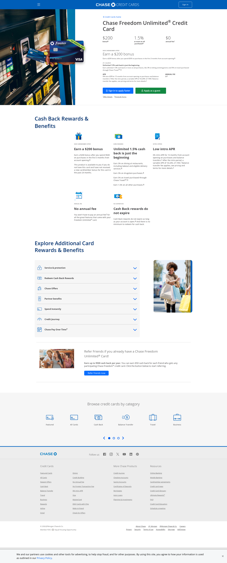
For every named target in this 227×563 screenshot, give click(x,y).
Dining (75, 473)
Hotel (42, 513)
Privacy (129, 529)
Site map (171, 529)
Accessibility (160, 529)
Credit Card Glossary (158, 491)
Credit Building (78, 477)
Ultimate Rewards (157, 495)
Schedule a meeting (157, 508)
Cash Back (98, 424)
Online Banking (156, 473)
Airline (42, 508)
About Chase (141, 526)
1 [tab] (109, 438)
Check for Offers (79, 513)
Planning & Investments (122, 499)
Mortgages (117, 491)
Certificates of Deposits (122, 486)
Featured (50, 424)
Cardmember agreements (160, 482)
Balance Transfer (125, 424)
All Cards (74, 424)
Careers (182, 526)
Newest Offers (45, 482)
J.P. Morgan (152, 526)
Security (137, 529)
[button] (223, 556)
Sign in (187, 4)
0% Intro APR (78, 491)
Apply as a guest (155, 91)
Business (177, 424)
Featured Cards (46, 473)
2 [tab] (114, 438)
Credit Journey (119, 473)
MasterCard (77, 499)
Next (123, 438)
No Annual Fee (78, 482)
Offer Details (107, 97)
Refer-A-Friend (78, 508)
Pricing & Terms (120, 97)
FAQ (151, 499)
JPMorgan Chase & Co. (168, 526)
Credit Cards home (113, 17)
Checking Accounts (120, 477)
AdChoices (181, 529)
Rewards (43, 504)
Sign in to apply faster (121, 91)
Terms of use (148, 529)
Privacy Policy (44, 558)
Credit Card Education (158, 504)
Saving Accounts (119, 482)
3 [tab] (118, 438)
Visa (74, 495)
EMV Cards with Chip (81, 504)
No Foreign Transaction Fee (83, 486)
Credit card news (156, 486)
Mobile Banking (156, 477)
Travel (154, 424)
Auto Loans (117, 495)
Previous (104, 438)
